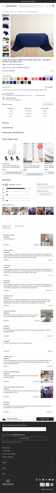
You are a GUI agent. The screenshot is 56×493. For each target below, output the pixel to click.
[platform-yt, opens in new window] (49, 480)
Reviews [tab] (6, 226)
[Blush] (29, 78)
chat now (25, 438)
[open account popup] (47, 6)
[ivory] (14, 78)
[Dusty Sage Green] (3, 82)
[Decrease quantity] (26, 419)
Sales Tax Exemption (7, 457)
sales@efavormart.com (18, 434)
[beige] (11, 78)
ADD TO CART (14, 172)
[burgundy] (44, 78)
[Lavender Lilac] (47, 78)
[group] (28, 1)
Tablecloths (20, 11)
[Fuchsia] (40, 78)
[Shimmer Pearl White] (7, 78)
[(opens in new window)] (42, 484)
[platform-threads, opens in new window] (40, 480)
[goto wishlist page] (50, 6)
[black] (29, 82)
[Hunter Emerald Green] (22, 82)
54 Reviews (12, 70)
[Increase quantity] (33, 419)
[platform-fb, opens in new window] (43, 480)
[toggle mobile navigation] (3, 6)
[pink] (36, 78)
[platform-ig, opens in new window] (37, 480)
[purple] (51, 78)
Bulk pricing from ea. (15, 64)
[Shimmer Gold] (18, 78)
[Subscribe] (44, 429)
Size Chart (49, 87)
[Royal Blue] (11, 82)
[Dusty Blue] (7, 82)
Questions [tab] (19, 226)
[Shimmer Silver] (25, 82)
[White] (3, 78)
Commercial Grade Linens (31, 11)
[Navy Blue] (14, 82)
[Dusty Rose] (33, 78)
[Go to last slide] (5, 15)
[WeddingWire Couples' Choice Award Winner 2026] (47, 484)
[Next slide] (5, 56)
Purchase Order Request (8, 454)
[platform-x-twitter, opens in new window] (46, 480)
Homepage (5, 11)
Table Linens (13, 11)
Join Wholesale (6, 450)
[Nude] (22, 78)
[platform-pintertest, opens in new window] (53, 480)
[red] (25, 78)
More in (49, 76)
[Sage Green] (18, 82)
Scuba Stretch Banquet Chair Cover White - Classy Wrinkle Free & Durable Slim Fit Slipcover (11, 166)
